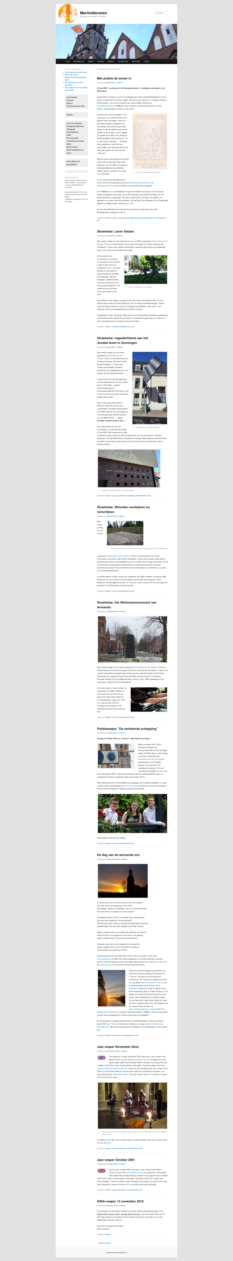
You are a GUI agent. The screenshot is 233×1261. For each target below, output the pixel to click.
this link (128, 1184)
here (109, 1142)
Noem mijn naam (71, 75)
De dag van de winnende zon (118, 854)
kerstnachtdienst (103, 959)
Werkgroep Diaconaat (75, 126)
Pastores (70, 100)
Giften (69, 144)
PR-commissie (72, 138)
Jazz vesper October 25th (116, 1159)
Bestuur (70, 103)
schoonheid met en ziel (126, 326)
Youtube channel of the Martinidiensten (112, 1068)
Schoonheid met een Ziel (116, 556)
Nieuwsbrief (136, 61)
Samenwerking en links (76, 106)
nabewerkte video (156, 961)
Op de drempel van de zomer (76, 72)
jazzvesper (122, 1148)
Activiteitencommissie (75, 141)
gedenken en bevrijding (126, 496)
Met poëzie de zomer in (114, 78)
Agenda (90, 61)
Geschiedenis (72, 97)
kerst (120, 1035)
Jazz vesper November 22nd (118, 1046)
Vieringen (100, 61)
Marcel (120, 83)
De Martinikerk (123, 61)
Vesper (114, 218)
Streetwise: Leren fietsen (115, 231)
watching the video (120, 1074)
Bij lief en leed (72, 147)
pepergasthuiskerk (146, 218)
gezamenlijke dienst (132, 218)
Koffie (69, 135)
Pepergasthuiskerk (104, 105)
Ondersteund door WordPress (116, 1252)
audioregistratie (106, 964)
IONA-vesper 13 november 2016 (120, 1201)
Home (68, 61)
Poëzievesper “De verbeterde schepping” (127, 728)
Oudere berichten (104, 1243)
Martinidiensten (93, 12)
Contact (146, 61)
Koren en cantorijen (74, 123)
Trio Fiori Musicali (131, 785)
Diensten (108, 218)
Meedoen (111, 61)
